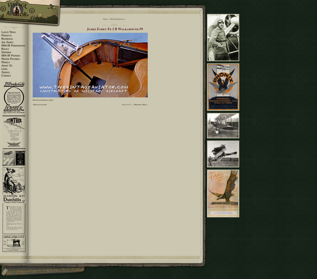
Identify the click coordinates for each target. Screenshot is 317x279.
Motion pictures (14, 59)
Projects (14, 35)
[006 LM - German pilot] (223, 62)
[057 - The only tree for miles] (223, 168)
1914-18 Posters (14, 55)
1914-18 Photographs (14, 45)
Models (14, 62)
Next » (145, 104)
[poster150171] (223, 112)
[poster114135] (223, 218)
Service (14, 72)
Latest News (14, 32)
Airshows (14, 42)
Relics (14, 49)
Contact (14, 75)
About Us (14, 65)
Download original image (43, 100)
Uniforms (14, 52)
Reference (14, 38)
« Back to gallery (40, 104)
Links (14, 69)
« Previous (137, 104)
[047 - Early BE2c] (223, 139)
